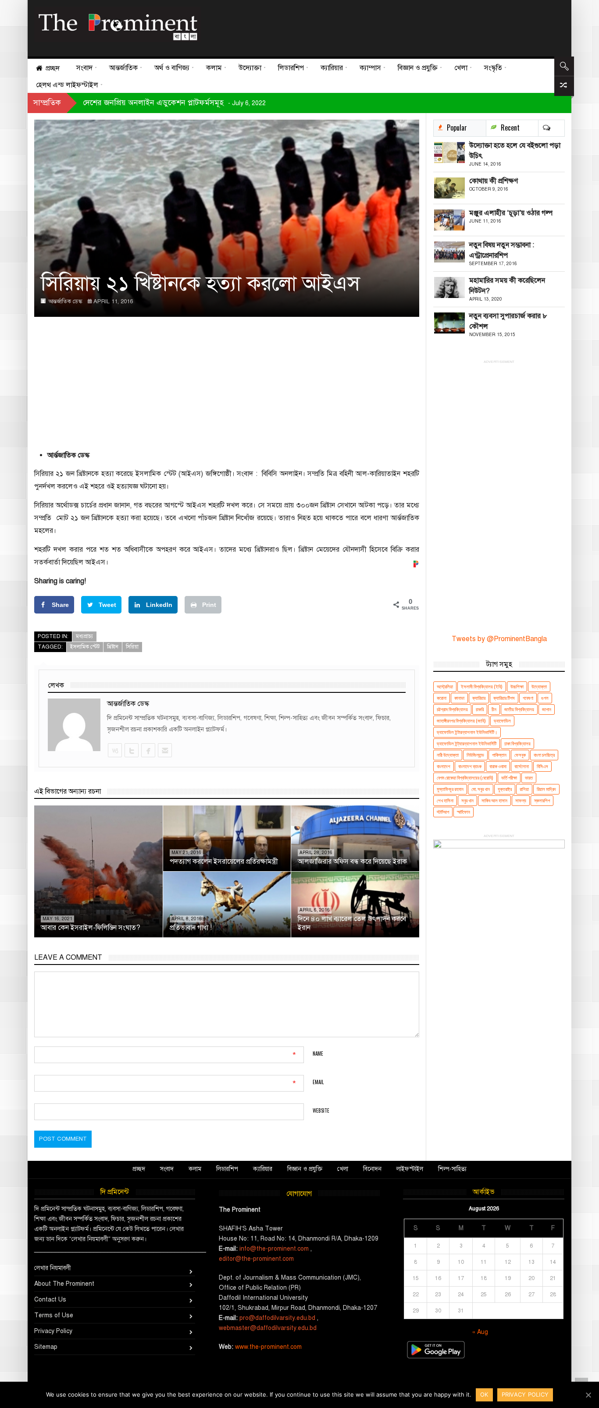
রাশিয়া (524, 789)
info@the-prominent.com (274, 1248)
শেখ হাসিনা (445, 800)
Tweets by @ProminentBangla (499, 639)
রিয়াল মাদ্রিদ (546, 789)
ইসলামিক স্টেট (85, 647)
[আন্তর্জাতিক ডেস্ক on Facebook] (147, 750)
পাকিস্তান (499, 755)
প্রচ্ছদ (138, 1169)
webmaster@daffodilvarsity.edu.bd (268, 1328)
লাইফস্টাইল (409, 1169)
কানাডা (459, 698)
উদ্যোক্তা (539, 686)
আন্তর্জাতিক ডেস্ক (65, 301)
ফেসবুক (520, 755)
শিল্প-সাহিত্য (452, 1169)
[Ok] (588, 1394)
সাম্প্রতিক (47, 102)
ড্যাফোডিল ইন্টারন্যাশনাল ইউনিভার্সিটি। (467, 732)
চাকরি (480, 709)
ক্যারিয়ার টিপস (504, 698)
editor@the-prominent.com (256, 1259)
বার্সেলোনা (521, 766)
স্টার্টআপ (443, 812)
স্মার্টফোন (463, 812)
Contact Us (50, 1299)
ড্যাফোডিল (502, 721)
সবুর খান (467, 800)
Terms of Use (53, 1315)
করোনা (441, 698)
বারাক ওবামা (497, 766)
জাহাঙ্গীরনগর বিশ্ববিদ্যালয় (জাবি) (461, 721)
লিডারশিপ (227, 1169)
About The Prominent (64, 1283)
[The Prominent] (117, 24)
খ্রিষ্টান (112, 647)
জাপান (546, 709)
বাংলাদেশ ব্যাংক (469, 766)
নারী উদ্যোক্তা (448, 755)
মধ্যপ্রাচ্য (84, 636)
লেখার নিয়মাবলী (52, 1268)
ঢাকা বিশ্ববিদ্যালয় (517, 743)
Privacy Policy (53, 1331)
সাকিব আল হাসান (494, 800)
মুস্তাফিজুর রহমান (450, 789)
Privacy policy (525, 1394)
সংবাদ (167, 1169)
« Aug (480, 1332)
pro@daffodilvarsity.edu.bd (277, 1318)
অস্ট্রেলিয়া (445, 686)
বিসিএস (542, 766)
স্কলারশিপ (542, 800)
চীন (494, 709)
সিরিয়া (132, 647)
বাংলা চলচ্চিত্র (544, 755)
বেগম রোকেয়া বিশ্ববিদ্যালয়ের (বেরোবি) (465, 777)
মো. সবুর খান (480, 789)
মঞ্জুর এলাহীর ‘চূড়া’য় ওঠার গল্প (511, 213)
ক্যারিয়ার (478, 698)
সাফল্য (520, 800)
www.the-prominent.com (268, 1347)
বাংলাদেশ (443, 766)
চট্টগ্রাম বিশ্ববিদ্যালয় (452, 709)
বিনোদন (372, 1169)
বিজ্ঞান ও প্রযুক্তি (304, 1169)
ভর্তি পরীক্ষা (509, 777)
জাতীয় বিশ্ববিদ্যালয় (519, 709)
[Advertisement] (379, 26)
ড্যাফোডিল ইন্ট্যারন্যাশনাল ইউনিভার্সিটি (466, 743)
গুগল (545, 698)
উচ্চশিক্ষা (517, 686)
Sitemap (45, 1347)
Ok (484, 1394)
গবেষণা (528, 698)
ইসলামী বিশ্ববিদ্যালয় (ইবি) (482, 686)
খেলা (342, 1169)
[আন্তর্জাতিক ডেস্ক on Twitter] (131, 750)
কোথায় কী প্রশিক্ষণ (493, 181)
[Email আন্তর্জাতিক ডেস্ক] (164, 750)
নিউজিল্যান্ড (475, 755)
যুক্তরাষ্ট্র (505, 789)
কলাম (195, 1169)
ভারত (529, 777)
